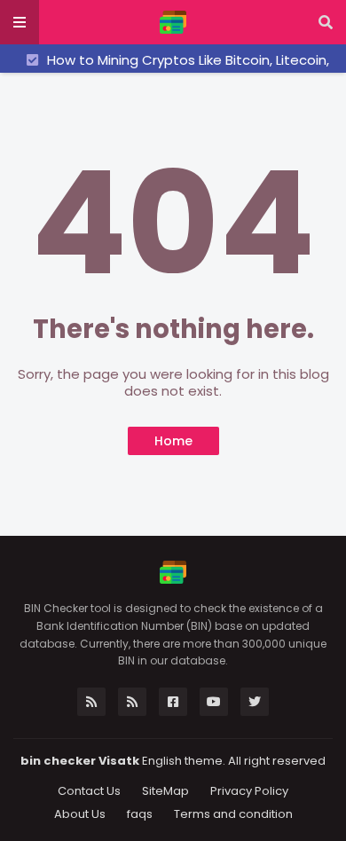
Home (173, 441)
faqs (140, 814)
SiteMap (165, 790)
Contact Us (89, 790)
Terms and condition (233, 814)
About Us (80, 814)
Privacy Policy (249, 790)
